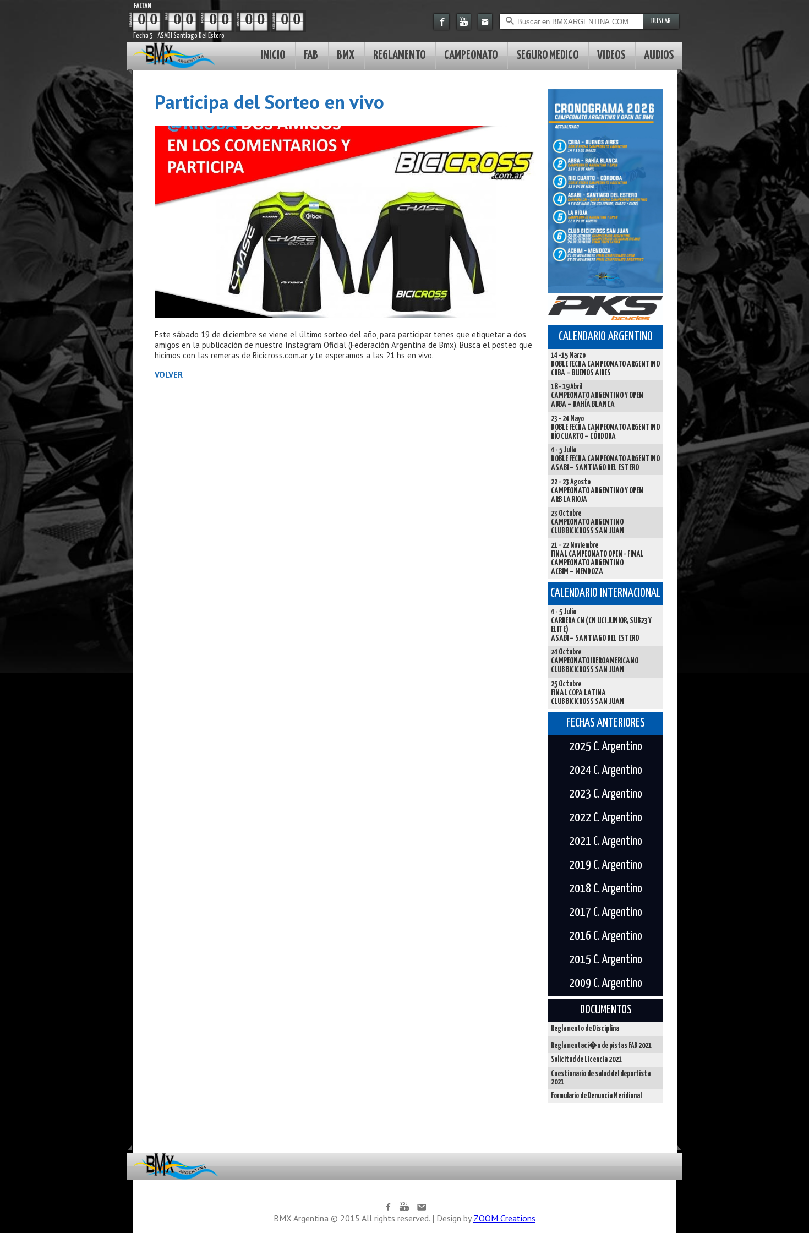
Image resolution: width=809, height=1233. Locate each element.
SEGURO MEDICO (547, 55)
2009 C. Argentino (605, 984)
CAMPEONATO (471, 55)
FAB (311, 55)
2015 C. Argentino (605, 960)
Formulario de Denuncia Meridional (596, 1096)
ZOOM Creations (504, 1218)
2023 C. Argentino (605, 794)
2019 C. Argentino (605, 865)
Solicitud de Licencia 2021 (586, 1059)
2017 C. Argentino (605, 913)
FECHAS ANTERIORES (605, 723)
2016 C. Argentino (605, 936)
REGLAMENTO (399, 55)
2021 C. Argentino (605, 842)
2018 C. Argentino (605, 889)
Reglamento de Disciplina (585, 1029)
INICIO (272, 55)
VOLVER (169, 374)
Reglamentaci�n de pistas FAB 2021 (601, 1046)
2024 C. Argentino (605, 771)
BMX (345, 55)
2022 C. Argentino (605, 818)
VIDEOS (611, 55)
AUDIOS (659, 55)
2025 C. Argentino (605, 747)
